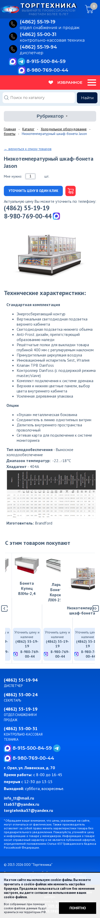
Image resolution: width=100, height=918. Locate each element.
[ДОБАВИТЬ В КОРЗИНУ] (69, 191)
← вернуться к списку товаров (28, 148)
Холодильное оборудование (64, 129)
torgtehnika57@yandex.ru (28, 810)
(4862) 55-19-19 (26, 208)
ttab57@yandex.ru (21, 804)
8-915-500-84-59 (46, 61)
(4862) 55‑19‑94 (38, 47)
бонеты (9, 133)
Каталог (28, 129)
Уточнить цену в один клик (33, 191)
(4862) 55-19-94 (20, 680)
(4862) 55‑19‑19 (37, 22)
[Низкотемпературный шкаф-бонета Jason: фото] (50, 254)
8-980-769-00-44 (47, 70)
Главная (10, 129)
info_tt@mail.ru (19, 798)
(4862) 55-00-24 (20, 694)
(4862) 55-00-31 (20, 728)
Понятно (77, 908)
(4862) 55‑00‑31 (38, 34)
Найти (87, 97)
